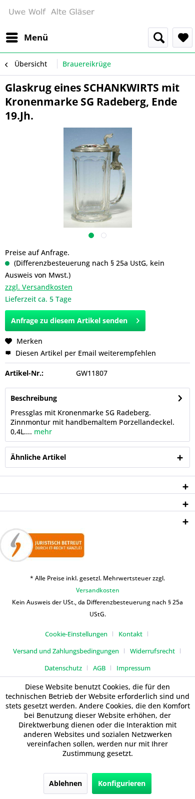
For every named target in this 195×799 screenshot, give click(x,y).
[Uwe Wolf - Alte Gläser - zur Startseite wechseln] (51, 14)
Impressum (133, 667)
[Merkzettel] (182, 38)
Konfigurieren (122, 783)
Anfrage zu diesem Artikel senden (69, 320)
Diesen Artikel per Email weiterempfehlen (85, 353)
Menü (36, 37)
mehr (42, 431)
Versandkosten (98, 590)
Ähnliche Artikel (38, 457)
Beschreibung (33, 398)
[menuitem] (26, 38)
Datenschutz (63, 667)
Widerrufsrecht (152, 650)
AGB (99, 667)
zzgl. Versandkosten (38, 287)
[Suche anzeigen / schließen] (158, 38)
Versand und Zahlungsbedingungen (66, 650)
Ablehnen (65, 783)
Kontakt (130, 633)
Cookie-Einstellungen (76, 633)
